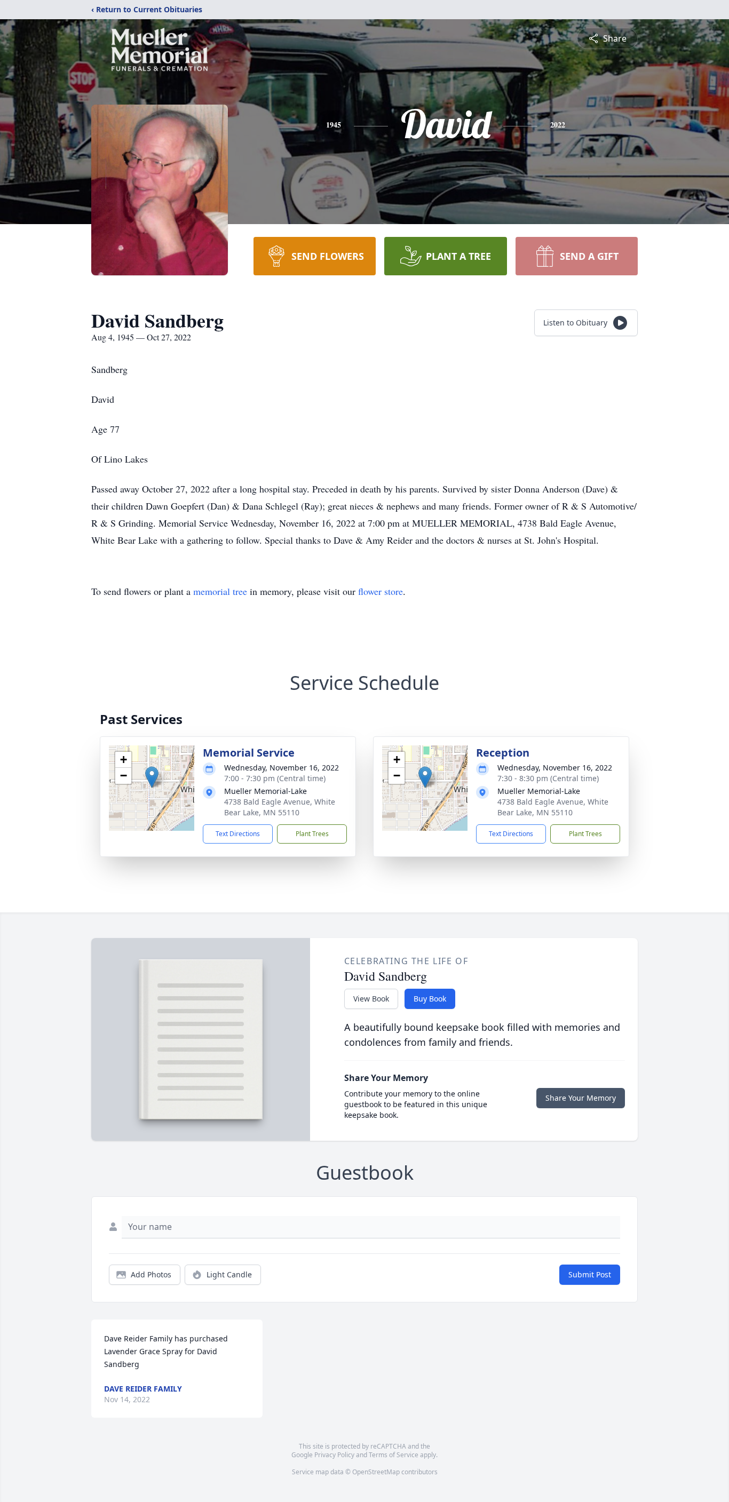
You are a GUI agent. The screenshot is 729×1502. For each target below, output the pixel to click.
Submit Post (589, 1274)
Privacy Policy (334, 1454)
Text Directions (238, 833)
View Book (371, 999)
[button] (152, 777)
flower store (380, 591)
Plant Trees (312, 833)
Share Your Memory (580, 1098)
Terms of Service (393, 1454)
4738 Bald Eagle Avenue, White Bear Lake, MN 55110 (279, 807)
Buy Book (430, 999)
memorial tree (220, 591)
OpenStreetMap (376, 1471)
